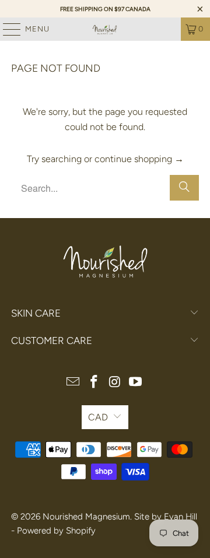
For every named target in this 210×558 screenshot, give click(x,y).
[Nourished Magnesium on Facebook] (94, 383)
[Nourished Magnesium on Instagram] (115, 383)
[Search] (184, 188)
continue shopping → (139, 158)
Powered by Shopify (56, 530)
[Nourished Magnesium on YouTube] (136, 383)
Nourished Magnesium (86, 516)
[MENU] (6, 29)
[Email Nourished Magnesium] (73, 383)
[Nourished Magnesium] (105, 29)
